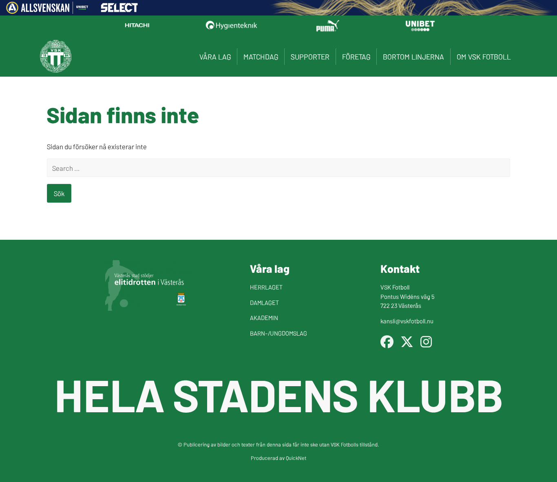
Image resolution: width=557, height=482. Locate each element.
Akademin (264, 317)
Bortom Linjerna (413, 56)
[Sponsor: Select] (119, 9)
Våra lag (215, 56)
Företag (356, 56)
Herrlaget (266, 287)
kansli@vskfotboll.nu (406, 320)
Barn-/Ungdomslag (278, 333)
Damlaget (264, 302)
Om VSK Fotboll (484, 56)
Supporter (310, 56)
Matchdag (260, 56)
